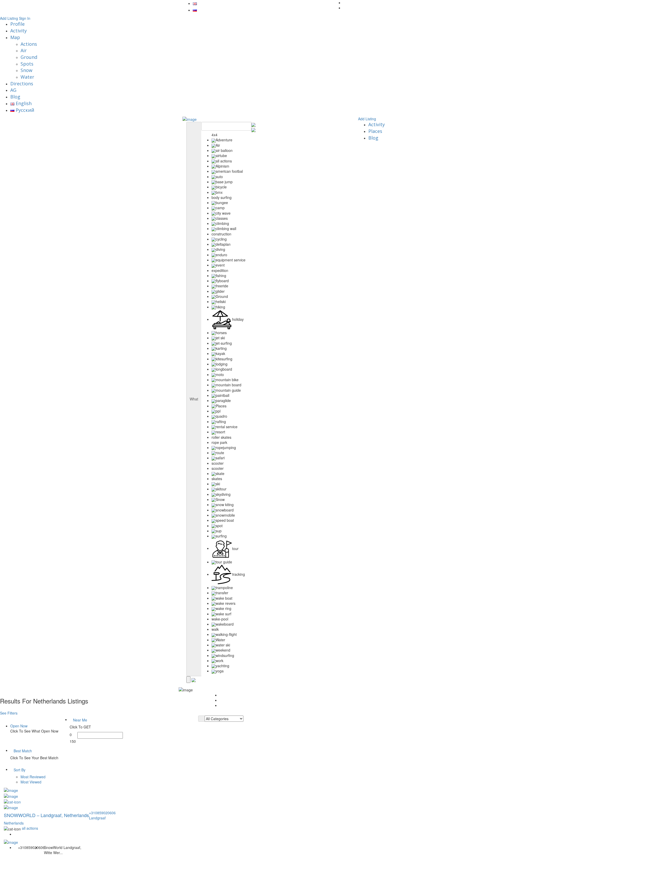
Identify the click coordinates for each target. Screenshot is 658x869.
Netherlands (14, 823)
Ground (29, 57)
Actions (29, 44)
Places (375, 131)
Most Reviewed (33, 776)
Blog (15, 97)
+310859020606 (102, 812)
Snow (26, 70)
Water (27, 77)
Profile (17, 24)
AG (13, 90)
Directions (21, 83)
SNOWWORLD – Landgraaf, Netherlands (46, 815)
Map (15, 37)
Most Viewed (31, 781)
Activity (18, 31)
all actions (30, 828)
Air (24, 50)
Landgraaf (97, 817)
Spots (27, 64)
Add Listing (9, 18)
